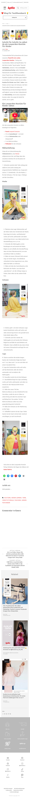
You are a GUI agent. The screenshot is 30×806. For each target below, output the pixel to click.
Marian (17, 153)
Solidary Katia (7, 748)
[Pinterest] (6, 714)
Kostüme (7, 497)
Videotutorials (8, 500)
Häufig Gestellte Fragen (22, 738)
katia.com (9, 2)
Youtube (8, 759)
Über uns (7, 729)
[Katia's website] (3, 714)
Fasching (18, 500)
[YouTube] (10, 714)
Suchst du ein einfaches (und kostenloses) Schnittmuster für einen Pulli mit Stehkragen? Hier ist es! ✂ (14, 696)
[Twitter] (8, 714)
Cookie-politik (9, 790)
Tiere (24, 497)
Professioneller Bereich (18, 2)
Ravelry (7, 777)
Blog (7, 23)
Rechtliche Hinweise (8, 788)
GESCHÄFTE (3, 2)
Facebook (22, 759)
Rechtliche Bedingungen (19, 788)
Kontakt (22, 729)
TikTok (22, 771)
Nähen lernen (16, 497)
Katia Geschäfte (7, 738)
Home (3, 23)
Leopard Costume (12, 131)
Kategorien (14, 17)
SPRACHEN (26, 2)
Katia (6, 49)
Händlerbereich (22, 748)
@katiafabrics (22, 765)
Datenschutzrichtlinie (18, 790)
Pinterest (8, 765)
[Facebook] (4, 714)
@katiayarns (8, 771)
